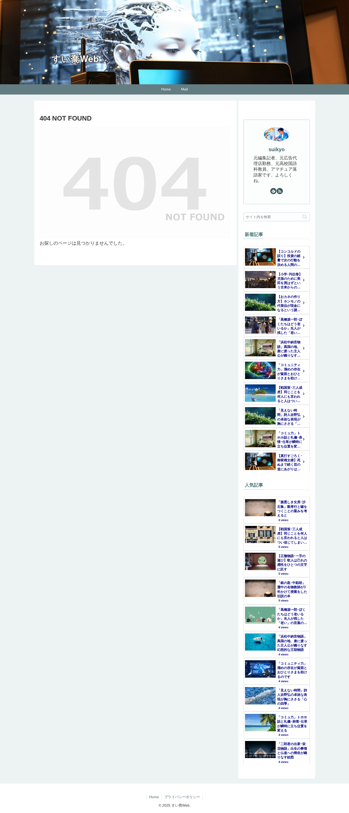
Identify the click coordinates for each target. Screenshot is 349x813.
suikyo (277, 149)
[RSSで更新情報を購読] (280, 191)
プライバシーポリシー (182, 797)
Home (154, 797)
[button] (304, 217)
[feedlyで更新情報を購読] (273, 191)
